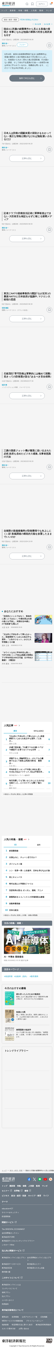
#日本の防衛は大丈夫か (29, 20)
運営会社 (5, 1317)
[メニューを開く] (51, 4)
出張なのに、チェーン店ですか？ (23, 857)
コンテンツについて (9, 1288)
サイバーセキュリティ (10, 1212)
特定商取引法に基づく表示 (22, 1325)
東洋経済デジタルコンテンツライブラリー (18, 1241)
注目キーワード (11, 969)
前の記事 (38, 24)
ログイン (42, 4)
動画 (41, 10)
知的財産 (5, 1325)
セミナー (5, 1191)
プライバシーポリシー (34, 1321)
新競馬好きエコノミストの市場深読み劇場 (26, 897)
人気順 (34, 10)
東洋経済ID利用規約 (43, 1325)
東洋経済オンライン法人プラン (14, 1258)
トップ (4, 10)
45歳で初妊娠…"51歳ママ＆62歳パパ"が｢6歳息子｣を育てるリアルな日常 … (26, 748)
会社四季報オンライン (10, 1233)
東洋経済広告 (7, 1268)
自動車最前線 (14, 903)
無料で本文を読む (27, 78)
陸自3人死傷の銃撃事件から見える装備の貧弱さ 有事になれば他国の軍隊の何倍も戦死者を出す (28, 32)
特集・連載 (23, 10)
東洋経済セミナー (34, 1264)
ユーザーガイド (8, 1300)
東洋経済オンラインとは (11, 1285)
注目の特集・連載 (12, 923)
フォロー (22, 45)
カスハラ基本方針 (9, 1329)
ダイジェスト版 (15, 864)
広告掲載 (43, 1317)
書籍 (26, 1191)
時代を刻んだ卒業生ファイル (21, 884)
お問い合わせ (24, 1329)
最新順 (13, 10)
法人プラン (6, 1296)
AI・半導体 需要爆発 (13, 957)
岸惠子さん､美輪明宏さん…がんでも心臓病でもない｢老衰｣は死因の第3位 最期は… (26, 760)
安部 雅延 (5, 308)
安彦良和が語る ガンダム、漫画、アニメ (26, 890)
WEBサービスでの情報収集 (12, 1321)
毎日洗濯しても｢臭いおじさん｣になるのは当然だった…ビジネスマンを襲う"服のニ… (26, 782)
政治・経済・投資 (10, 20)
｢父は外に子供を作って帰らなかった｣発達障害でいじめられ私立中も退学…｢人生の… (26, 738)
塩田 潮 (4, 385)
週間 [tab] (38, 845)
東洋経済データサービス (11, 1264)
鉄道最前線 (13, 851)
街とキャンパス (15, 877)
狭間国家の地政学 (23, 1030)
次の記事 (47, 24)
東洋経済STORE (8, 1237)
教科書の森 (6, 1272)
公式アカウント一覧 (29, 1317)
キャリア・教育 (34, 1196)
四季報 (17, 1191)
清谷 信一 (5, 43)
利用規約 (5, 1304)
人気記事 (8, 725)
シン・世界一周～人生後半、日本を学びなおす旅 (29, 870)
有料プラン (6, 1292)
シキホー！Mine (8, 1245)
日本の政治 (13, 910)
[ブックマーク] (49, 45)
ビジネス (5, 1196)
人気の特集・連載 (13, 839)
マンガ (49, 10)
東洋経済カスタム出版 (35, 1268)
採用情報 (15, 1317)
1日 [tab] (15, 845)
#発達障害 (8, 976)
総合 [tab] (15, 731)
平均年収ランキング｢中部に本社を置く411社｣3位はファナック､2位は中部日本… (26, 770)
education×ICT (7, 1209)
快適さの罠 (21, 1012)
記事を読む (27, 158)
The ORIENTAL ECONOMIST (13, 1229)
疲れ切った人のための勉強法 (28, 994)
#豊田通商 (34, 976)
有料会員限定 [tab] (39, 731)
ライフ (46, 1196)
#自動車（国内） (21, 976)
